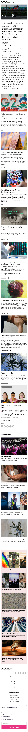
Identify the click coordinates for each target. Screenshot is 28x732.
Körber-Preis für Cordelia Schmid (12, 300)
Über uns (14, 680)
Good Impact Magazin (14, 701)
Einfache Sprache (14, 687)
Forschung (18, 48)
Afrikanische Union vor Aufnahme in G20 (13, 114)
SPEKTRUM (3, 278)
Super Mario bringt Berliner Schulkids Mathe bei (10, 190)
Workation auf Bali (7, 373)
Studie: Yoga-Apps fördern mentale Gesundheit (13, 336)
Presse (14, 685)
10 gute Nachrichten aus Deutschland (11, 589)
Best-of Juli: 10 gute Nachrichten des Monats (13, 569)
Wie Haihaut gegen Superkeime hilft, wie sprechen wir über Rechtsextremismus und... (13, 513)
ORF (2, 167)
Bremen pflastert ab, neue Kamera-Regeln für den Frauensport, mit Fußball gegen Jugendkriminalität (13, 612)
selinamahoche (8, 45)
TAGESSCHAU (4, 313)
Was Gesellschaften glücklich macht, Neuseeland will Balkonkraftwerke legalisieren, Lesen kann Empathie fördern (13, 635)
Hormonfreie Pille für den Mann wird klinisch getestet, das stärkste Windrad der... (13, 486)
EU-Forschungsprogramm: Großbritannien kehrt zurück (11, 262)
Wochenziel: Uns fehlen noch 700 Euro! (13, 406)
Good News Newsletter (14, 697)
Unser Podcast (14, 699)
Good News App (14, 695)
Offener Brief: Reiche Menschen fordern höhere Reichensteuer (12, 153)
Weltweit (5, 49)
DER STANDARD (5, 350)
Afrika (4, 48)
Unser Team (14, 682)
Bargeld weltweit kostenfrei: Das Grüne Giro (12, 228)
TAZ (2, 204)
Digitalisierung (10, 48)
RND (2, 130)
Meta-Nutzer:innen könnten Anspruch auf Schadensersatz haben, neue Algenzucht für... (13, 540)
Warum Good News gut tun (14, 684)
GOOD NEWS (4, 420)
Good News (5, 42)
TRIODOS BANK (4, 239)
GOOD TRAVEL (4, 383)
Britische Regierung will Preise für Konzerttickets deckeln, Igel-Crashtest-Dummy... (14, 459)
